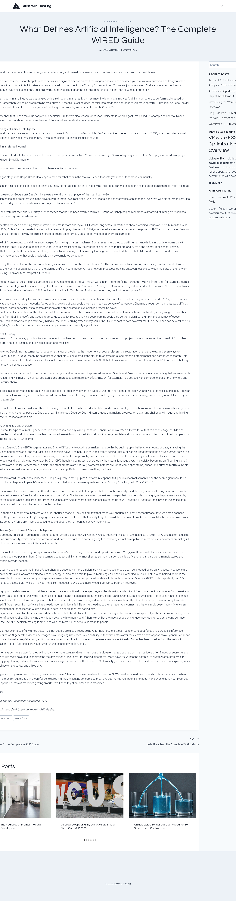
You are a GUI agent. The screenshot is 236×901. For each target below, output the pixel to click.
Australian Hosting (110, 50)
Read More (215, 183)
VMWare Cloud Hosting (222, 132)
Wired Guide (21, 718)
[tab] (84, 840)
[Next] (192, 805)
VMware (217, 158)
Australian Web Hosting (118, 21)
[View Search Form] (221, 6)
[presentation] (89, 795)
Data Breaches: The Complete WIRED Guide (173, 742)
